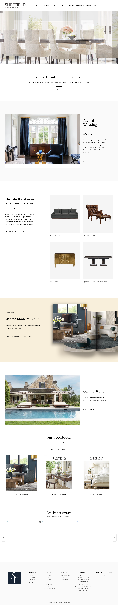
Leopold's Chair (89, 235)
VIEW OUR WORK (88, 409)
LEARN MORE (87, 162)
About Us (33, 575)
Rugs (49, 586)
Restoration (65, 579)
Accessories (49, 581)
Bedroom (49, 579)
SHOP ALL (22, 231)
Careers (32, 579)
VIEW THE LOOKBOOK (100, 53)
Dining (49, 577)
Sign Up (102, 575)
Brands (33, 577)
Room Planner (65, 575)
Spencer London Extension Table (95, 282)
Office (49, 583)
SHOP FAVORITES (10, 231)
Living (49, 575)
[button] (111, 5)
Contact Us (32, 581)
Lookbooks (32, 583)
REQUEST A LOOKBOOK (59, 449)
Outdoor (49, 584)
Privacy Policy (65, 577)
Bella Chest (54, 282)
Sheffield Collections (49, 588)
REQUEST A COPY (28, 336)
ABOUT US (59, 89)
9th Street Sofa (55, 235)
